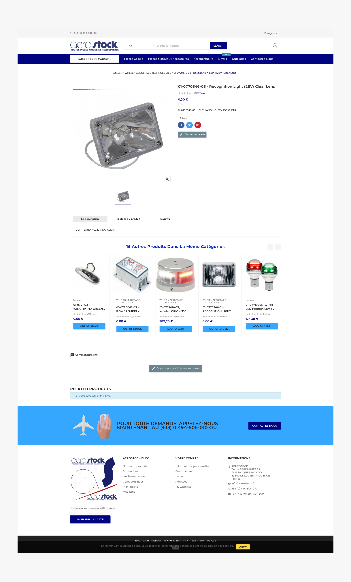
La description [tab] (90, 219)
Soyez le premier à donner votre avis (175, 368)
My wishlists (183, 486)
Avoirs (180, 476)
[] (276, 45)
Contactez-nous (133, 481)
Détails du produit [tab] (128, 219)
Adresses (181, 481)
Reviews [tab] (165, 219)
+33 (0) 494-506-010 (244, 488)
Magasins (129, 491)
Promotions (130, 471)
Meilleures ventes (134, 476)
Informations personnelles (193, 466)
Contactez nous (264, 425)
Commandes (184, 471)
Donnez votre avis (192, 134)
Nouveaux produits (135, 466)
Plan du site (130, 486)
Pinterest (198, 125)
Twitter (189, 125)
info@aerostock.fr (243, 483)
